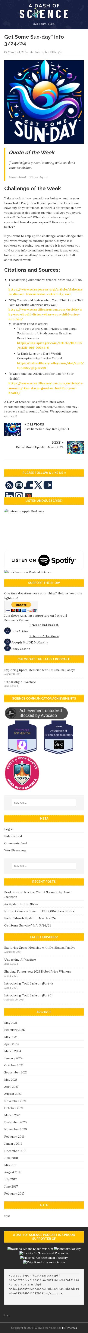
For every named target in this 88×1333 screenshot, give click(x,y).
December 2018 (15, 1151)
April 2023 (11, 1087)
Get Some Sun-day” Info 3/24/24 (27, 925)
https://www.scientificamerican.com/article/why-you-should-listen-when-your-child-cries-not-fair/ (45, 314)
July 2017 (10, 1179)
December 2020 (15, 1122)
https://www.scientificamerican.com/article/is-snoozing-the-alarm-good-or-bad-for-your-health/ (46, 388)
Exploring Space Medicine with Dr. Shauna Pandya (39, 670)
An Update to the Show (21, 904)
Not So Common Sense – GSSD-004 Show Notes (39, 911)
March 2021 (12, 1115)
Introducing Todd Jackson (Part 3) (28, 995)
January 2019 (13, 1144)
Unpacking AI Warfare (20, 682)
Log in (8, 829)
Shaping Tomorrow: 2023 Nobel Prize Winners (37, 971)
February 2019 (14, 1136)
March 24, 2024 (18, 52)
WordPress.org (15, 850)
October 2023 (13, 1065)
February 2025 (14, 1030)
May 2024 (11, 1037)
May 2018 (10, 1165)
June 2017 (11, 1186)
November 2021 (15, 1101)
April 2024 (11, 1044)
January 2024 (13, 1058)
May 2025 (11, 1023)
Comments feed (15, 843)
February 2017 (14, 1193)
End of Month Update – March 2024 (30, 918)
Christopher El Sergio (48, 52)
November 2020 (15, 1129)
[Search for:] (44, 802)
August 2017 (12, 1172)
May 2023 (10, 1080)
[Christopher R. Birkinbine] (44, 27)
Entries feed (13, 836)
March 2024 (12, 1051)
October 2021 (13, 1108)
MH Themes (69, 1327)
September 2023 (15, 1072)
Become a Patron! (16, 620)
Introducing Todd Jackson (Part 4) (28, 983)
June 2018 (11, 1158)
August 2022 (13, 1094)
